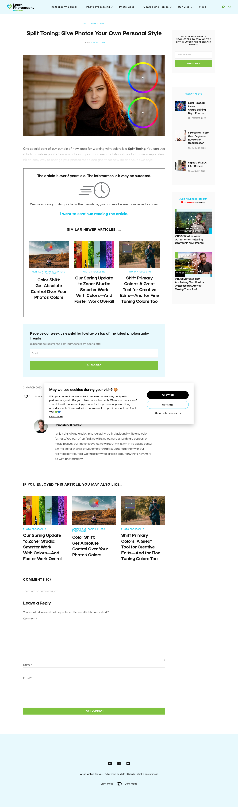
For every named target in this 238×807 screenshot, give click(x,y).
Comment (30, 619)
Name (27, 665)
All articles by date (115, 774)
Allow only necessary (168, 413)
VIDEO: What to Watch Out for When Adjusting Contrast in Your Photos (189, 239)
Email (27, 678)
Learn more (56, 417)
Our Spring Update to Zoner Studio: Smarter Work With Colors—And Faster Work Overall (94, 290)
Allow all (168, 395)
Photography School (63, 7)
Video (203, 7)
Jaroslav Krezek (68, 425)
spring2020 (98, 42)
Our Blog (184, 7)
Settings (167, 405)
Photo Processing (98, 7)
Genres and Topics (156, 7)
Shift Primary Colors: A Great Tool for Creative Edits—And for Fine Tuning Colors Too (139, 290)
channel (194, 202)
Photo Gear (126, 7)
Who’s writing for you (91, 774)
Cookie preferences (147, 774)
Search (131, 774)
